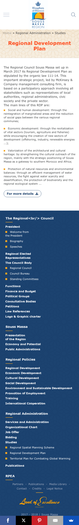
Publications (14, 465)
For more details (20, 193)
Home (7, 33)
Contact (22, 488)
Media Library (58, 484)
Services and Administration (27, 422)
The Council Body (18, 262)
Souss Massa (17, 327)
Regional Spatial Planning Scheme (32, 447)
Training (11, 398)
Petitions (12, 306)
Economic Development (23, 373)
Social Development (20, 383)
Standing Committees (24, 279)
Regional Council (21, 267)
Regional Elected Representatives (18, 255)
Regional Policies (20, 359)
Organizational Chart (21, 427)
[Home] (39, 14)
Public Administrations (22, 349)
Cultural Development (22, 378)
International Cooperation (25, 403)
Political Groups (17, 296)
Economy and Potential (23, 344)
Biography (16, 241)
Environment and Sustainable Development (38, 388)
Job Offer (12, 432)
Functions (13, 286)
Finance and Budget (20, 291)
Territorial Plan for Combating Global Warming (40, 458)
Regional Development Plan (28, 452)
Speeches (16, 246)
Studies (60, 33)
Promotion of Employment (25, 393)
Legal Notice (54, 488)
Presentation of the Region (15, 337)
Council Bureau (20, 273)
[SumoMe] (71, 520)
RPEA (10, 476)
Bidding (11, 437)
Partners (17, 484)
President (12, 226)
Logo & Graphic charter (23, 316)
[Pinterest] (39, 520)
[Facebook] (8, 520)
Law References (17, 311)
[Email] (55, 520)
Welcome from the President (17, 233)
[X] (24, 520)
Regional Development (22, 368)
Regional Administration (33, 33)
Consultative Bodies (20, 301)
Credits (36, 488)
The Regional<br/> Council (30, 218)
